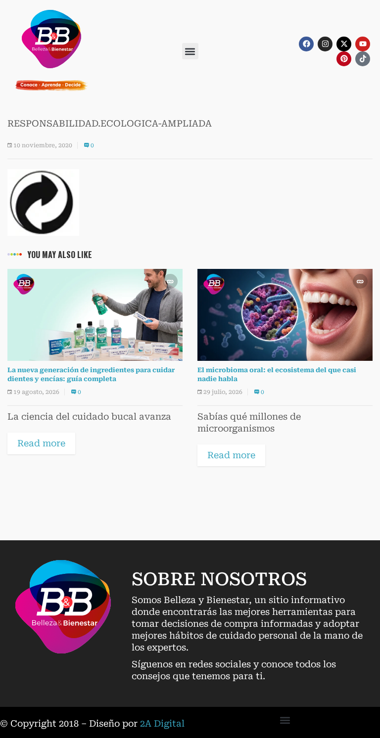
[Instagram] (325, 44)
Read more (41, 443)
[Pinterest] (343, 58)
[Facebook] (306, 44)
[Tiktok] (362, 58)
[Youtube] (362, 44)
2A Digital (162, 723)
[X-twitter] (343, 44)
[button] (190, 51)
